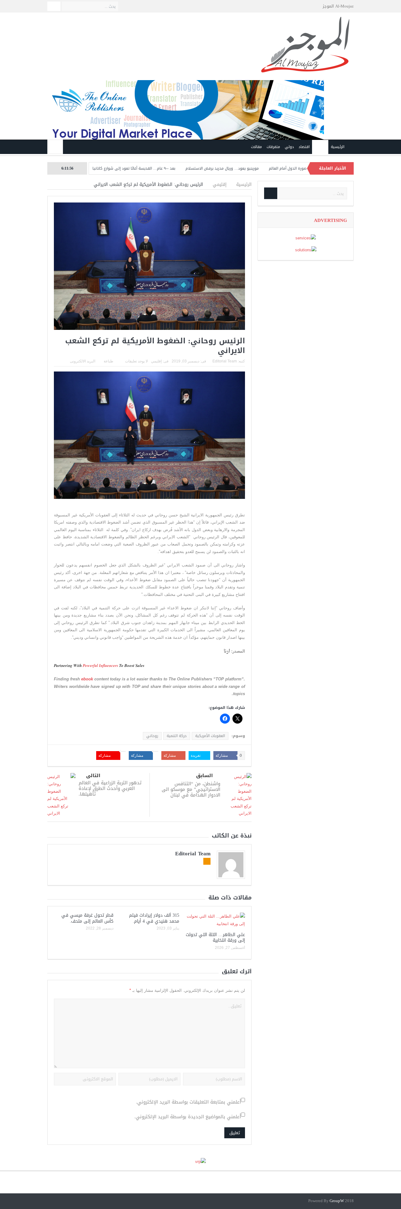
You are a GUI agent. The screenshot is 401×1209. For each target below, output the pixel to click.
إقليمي (320, 146)
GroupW (337, 1201)
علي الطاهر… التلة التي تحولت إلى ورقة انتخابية (215, 937)
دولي (289, 146)
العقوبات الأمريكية (210, 735)
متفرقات (273, 146)
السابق (204, 775)
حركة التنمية (177, 735)
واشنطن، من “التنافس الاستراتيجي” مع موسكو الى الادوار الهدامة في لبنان (191, 789)
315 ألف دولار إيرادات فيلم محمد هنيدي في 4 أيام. (154, 918)
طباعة (108, 361)
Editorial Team (224, 361)
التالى (93, 775)
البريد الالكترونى (82, 361)
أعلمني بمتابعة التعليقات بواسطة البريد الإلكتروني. (188, 1102)
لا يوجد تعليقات (136, 361)
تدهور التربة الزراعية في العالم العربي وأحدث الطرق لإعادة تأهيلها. (110, 788)
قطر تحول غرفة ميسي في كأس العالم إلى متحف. (87, 918)
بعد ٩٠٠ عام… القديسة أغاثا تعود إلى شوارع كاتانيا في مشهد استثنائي (145, 168)
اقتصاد (304, 146)
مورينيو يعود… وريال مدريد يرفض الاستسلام (252, 168)
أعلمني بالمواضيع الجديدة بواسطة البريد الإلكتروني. (187, 1117)
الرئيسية (337, 146)
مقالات (256, 146)
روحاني (152, 735)
